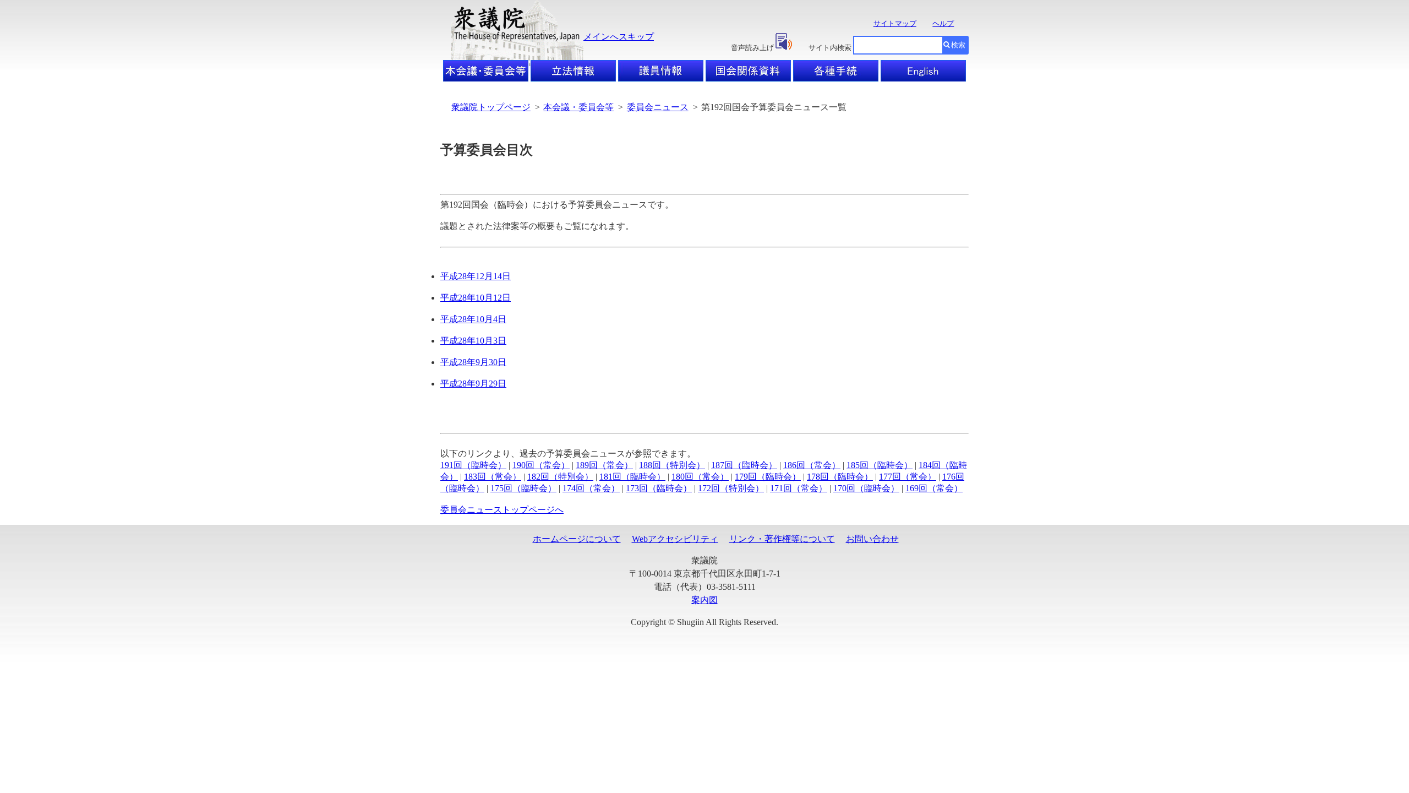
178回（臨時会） (840, 476)
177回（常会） (907, 476)
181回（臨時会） (632, 476)
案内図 (704, 600)
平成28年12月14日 (475, 276)
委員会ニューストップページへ (502, 509)
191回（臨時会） (473, 465)
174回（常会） (591, 488)
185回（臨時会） (880, 465)
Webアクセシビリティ (675, 539)
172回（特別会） (731, 488)
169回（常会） (934, 488)
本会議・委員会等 (578, 107)
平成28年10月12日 (475, 297)
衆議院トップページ (491, 107)
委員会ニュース (658, 107)
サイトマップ (894, 23)
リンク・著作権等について (782, 539)
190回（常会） (541, 465)
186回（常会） (811, 465)
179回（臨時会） (768, 476)
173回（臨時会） (659, 488)
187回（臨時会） (744, 465)
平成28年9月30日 (473, 362)
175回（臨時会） (523, 488)
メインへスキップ (618, 36)
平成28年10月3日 (473, 340)
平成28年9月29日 (473, 383)
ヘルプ (943, 23)
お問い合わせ (872, 539)
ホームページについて (577, 539)
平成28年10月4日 (473, 319)
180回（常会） (700, 476)
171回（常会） (798, 488)
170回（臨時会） (866, 488)
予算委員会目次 (486, 150)
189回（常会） (604, 465)
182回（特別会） (560, 476)
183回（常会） (492, 476)
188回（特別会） (672, 465)
